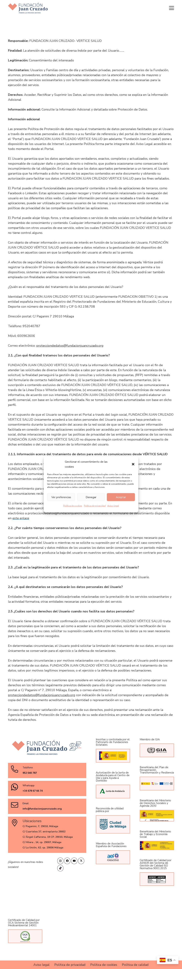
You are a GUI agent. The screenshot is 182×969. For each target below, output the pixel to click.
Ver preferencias (61, 497)
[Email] (17, 804)
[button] (133, 464)
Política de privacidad (95, 505)
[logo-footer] (28, 8)
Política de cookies (72, 505)
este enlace (20, 518)
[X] (81, 861)
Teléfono (28, 767)
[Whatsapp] (17, 787)
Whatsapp (28, 785)
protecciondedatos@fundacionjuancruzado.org (69, 345)
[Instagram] (60, 861)
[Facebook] (67, 861)
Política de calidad (135, 965)
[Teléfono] (17, 769)
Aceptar (121, 497)
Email (26, 803)
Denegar (91, 497)
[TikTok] (60, 868)
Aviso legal (113, 505)
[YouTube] (74, 861)
